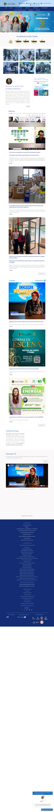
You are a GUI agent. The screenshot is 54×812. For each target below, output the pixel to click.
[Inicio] (6, 8)
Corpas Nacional (44, 7)
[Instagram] (24, 610)
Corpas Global (37, 3)
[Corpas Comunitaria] (27, 68)
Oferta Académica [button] (18, 7)
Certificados (11, 614)
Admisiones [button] (27, 7)
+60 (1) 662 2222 (23, 530)
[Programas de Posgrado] (10, 68)
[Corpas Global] (43, 68)
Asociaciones (39, 614)
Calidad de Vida (30, 3)
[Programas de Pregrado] (10, 55)
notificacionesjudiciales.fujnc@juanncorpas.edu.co (27, 536)
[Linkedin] (31, 610)
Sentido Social (22, 3)
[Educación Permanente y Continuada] (27, 55)
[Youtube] (29, 610)
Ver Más (10, 163)
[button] (1, 21)
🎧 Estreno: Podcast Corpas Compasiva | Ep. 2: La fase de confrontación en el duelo (26, 321)
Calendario (39, 280)
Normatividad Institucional (27, 545)
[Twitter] (27, 610)
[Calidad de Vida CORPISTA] (43, 55)
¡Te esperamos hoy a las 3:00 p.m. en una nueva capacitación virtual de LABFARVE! (26, 417)
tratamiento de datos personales (46, 804)
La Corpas (11, 7)
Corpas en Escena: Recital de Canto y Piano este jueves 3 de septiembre (24, 368)
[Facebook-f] (22, 610)
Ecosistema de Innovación (35, 4)
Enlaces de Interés (24, 614)
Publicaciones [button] (35, 7)
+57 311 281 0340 (34, 528)
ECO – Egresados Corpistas (46, 3)
